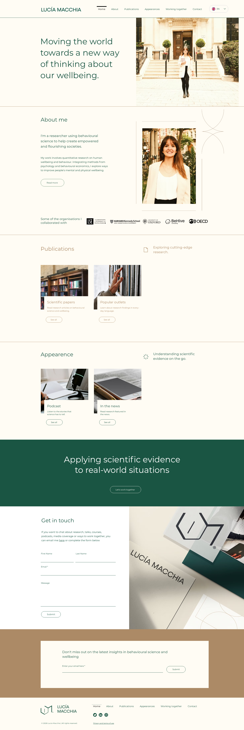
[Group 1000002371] (106, 715)
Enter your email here (73, 666)
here (62, 540)
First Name (46, 554)
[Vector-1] (100, 715)
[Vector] (95, 715)
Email (44, 567)
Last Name (81, 554)
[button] (131, 7)
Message (45, 583)
